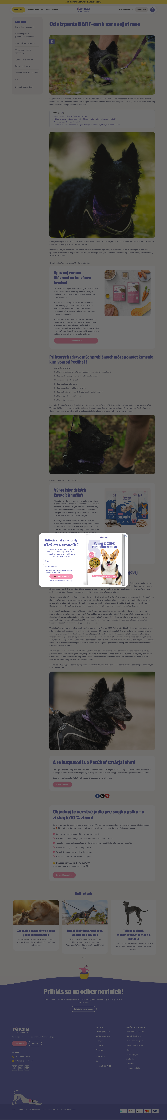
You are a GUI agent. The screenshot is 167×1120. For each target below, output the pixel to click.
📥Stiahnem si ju (61, 576)
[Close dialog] (125, 535)
